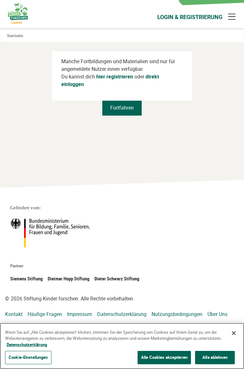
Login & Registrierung (189, 16)
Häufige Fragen (45, 314)
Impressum (79, 314)
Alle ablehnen (214, 357)
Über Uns (217, 314)
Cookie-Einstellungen (28, 357)
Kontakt (14, 314)
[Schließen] (234, 333)
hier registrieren (114, 76)
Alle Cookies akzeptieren (164, 357)
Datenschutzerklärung (121, 314)
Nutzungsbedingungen (177, 314)
